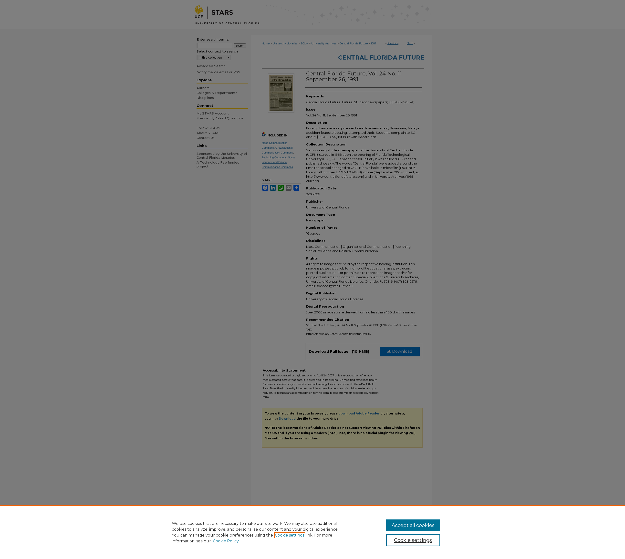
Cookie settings (289, 535)
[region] (312, 532)
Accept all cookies (413, 525)
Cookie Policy (226, 541)
